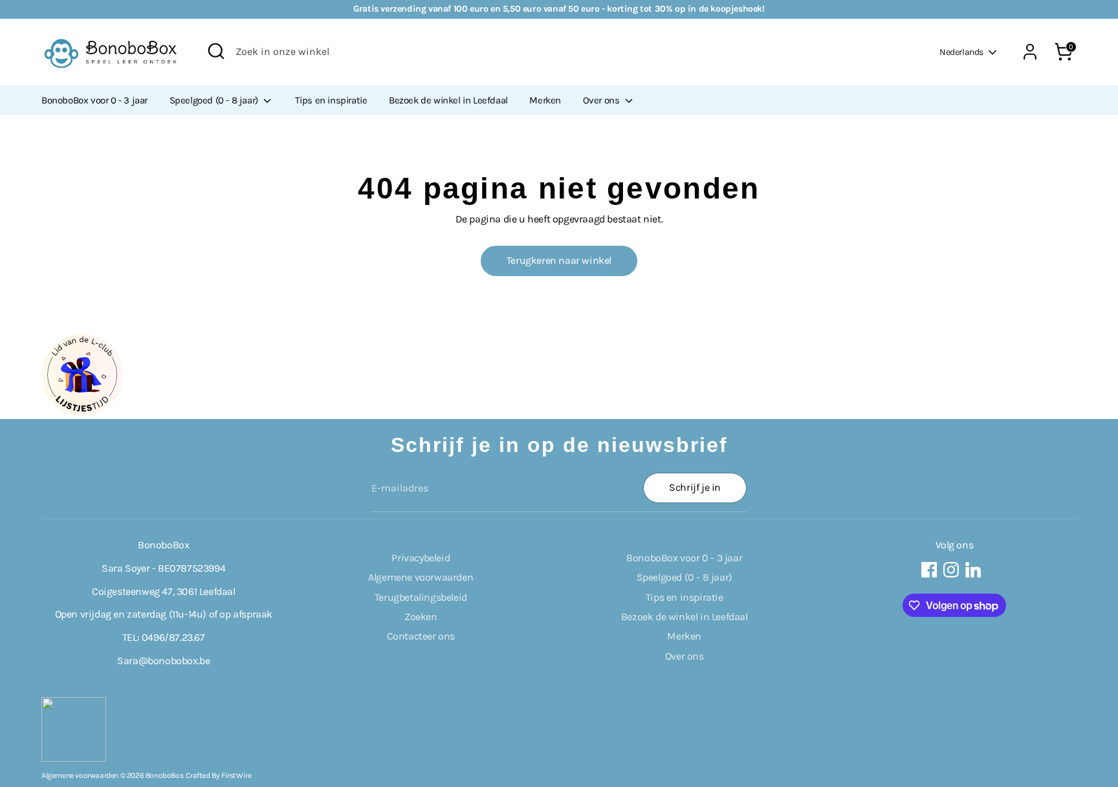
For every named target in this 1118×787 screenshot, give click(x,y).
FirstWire (236, 775)
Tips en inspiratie (331, 100)
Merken (545, 100)
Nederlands (961, 52)
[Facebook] (929, 569)
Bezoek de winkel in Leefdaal (448, 100)
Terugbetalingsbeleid (421, 597)
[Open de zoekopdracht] (216, 51)
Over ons (602, 100)
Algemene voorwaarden (420, 577)
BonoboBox (164, 775)
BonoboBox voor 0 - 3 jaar (94, 100)
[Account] (1030, 52)
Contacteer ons (421, 636)
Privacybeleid (420, 558)
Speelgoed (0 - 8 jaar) (215, 100)
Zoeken (420, 616)
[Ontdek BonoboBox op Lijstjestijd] (82, 412)
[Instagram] (951, 569)
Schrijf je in (695, 487)
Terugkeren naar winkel (559, 260)
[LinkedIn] (973, 569)
